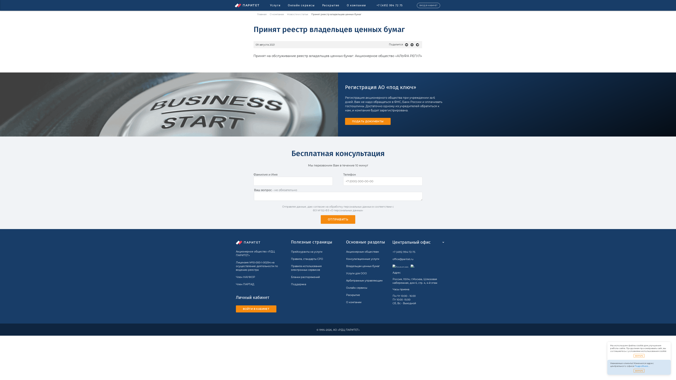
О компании (356, 5)
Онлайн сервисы (301, 5)
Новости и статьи (297, 14)
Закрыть (639, 356)
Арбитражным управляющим (364, 280)
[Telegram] (418, 44)
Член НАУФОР (245, 277)
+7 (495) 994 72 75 (390, 5)
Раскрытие (330, 5)
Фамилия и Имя (266, 174)
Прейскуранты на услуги (306, 251)
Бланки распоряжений (305, 277)
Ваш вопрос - (275, 190)
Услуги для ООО (356, 273)
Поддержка (298, 284)
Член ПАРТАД (245, 284)
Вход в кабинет (428, 5)
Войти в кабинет (256, 309)
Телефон (349, 174)
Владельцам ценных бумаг (363, 266)
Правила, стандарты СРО (307, 259)
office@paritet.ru (403, 259)
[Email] (407, 44)
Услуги (275, 5)
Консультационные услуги (362, 259)
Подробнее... (642, 366)
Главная (262, 14)
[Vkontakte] (413, 44)
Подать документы (368, 121)
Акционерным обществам (362, 251)
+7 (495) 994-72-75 (404, 252)
